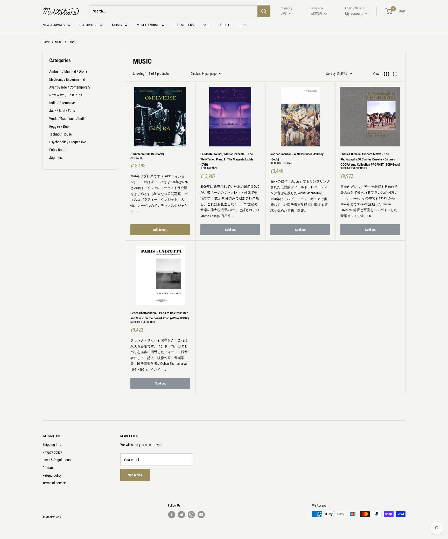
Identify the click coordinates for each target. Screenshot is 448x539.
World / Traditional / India (67, 119)
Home (46, 42)
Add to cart (160, 230)
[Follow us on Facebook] (171, 514)
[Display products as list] (395, 74)
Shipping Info (52, 444)
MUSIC (59, 42)
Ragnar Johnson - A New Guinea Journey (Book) (297, 156)
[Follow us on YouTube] (201, 514)
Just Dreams (208, 168)
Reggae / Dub (59, 126)
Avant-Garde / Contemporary (69, 87)
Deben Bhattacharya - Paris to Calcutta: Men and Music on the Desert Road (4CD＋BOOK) (159, 315)
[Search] (263, 11)
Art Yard (136, 158)
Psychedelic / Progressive (67, 142)
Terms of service (54, 483)
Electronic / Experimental (67, 79)
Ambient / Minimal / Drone (68, 71)
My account (354, 13)
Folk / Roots (57, 150)
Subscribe (135, 475)
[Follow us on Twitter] (181, 514)
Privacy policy (52, 452)
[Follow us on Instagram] (191, 514)
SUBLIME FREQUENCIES (143, 322)
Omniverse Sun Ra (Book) (147, 154)
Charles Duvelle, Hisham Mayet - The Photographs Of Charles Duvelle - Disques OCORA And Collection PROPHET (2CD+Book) (370, 159)
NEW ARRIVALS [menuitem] (54, 25)
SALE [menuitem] (206, 25)
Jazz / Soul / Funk (62, 111)
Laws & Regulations (57, 460)
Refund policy (52, 475)
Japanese (56, 158)
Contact (48, 468)
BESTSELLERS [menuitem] (183, 25)
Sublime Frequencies (353, 168)
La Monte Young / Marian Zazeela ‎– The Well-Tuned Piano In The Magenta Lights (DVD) (227, 159)
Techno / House (60, 134)
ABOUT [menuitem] (224, 25)
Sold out (230, 230)
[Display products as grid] (386, 74)
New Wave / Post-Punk (65, 95)
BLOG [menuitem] (243, 25)
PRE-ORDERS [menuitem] (88, 25)
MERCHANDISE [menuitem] (148, 25)
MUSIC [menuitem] (117, 25)
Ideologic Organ (281, 163)
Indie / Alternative (62, 103)
